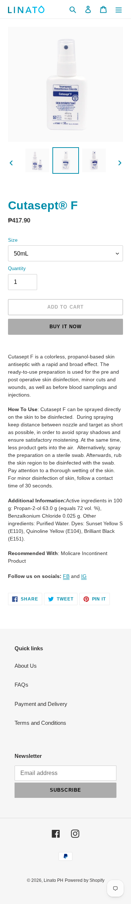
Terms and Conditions (40, 723)
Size (12, 240)
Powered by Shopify (84, 880)
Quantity (17, 268)
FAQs (21, 685)
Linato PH (53, 880)
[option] (37, 160)
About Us (26, 666)
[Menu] (118, 9)
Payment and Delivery (41, 704)
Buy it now (65, 326)
